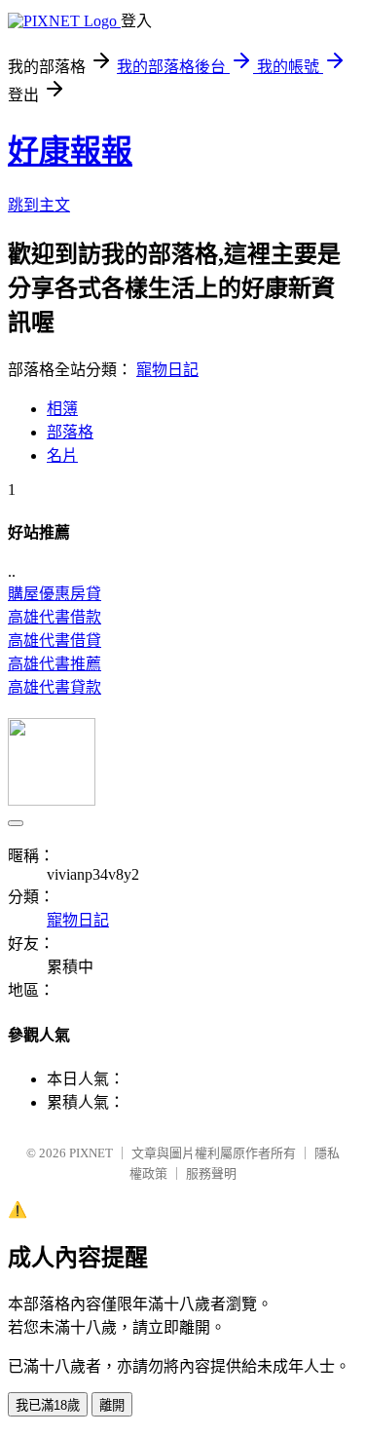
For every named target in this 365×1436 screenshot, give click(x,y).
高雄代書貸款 (54, 687)
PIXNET (91, 1153)
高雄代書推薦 (54, 664)
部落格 (70, 432)
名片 (62, 455)
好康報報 (70, 151)
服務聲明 (211, 1173)
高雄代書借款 (54, 617)
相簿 (62, 408)
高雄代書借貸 (54, 640)
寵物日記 (167, 369)
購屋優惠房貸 (54, 594)
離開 (112, 1405)
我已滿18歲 (48, 1405)
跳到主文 (39, 205)
